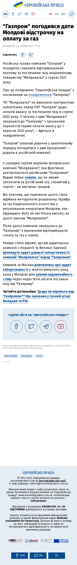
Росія (39, 356)
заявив (30, 177)
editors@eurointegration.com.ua (48, 483)
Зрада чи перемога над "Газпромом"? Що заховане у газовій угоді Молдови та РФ (38, 296)
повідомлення (40, 95)
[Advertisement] (38, 401)
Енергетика (10, 356)
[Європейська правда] (38, 4)
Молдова (26, 356)
